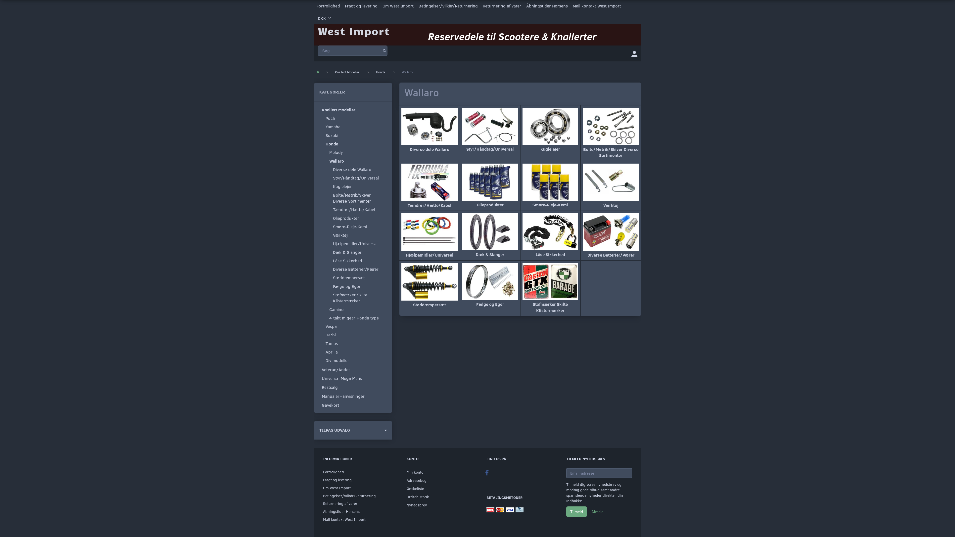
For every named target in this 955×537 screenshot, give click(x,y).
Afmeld (597, 511)
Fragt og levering (361, 6)
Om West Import (398, 6)
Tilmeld (576, 511)
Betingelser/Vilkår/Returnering (448, 6)
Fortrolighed (328, 6)
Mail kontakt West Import (597, 6)
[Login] (634, 53)
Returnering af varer (502, 6)
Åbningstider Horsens (547, 6)
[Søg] (384, 51)
